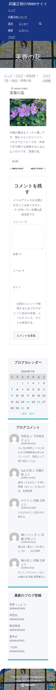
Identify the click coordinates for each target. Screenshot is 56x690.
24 (28, 402)
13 (44, 389)
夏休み (13, 636)
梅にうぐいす (29, 535)
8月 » (32, 414)
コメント (20, 222)
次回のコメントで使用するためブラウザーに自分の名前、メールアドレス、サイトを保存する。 (29, 313)
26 (38, 402)
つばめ (13, 647)
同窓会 (25, 436)
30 (22, 408)
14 (12, 396)
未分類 (15, 161)
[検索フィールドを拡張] (40, 24)
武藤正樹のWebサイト (28, 3)
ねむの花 (26, 470)
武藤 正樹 (39, 500)
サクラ (25, 500)
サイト (17, 287)
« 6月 (24, 414)
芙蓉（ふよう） (18, 604)
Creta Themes (33, 680)
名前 (17, 254)
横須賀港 (14, 626)
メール (18, 270)
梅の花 (25, 560)
